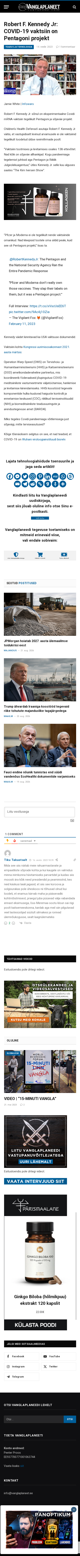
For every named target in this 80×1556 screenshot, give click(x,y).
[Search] (74, 7)
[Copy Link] (40, 484)
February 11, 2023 (22, 324)
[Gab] (47, 484)
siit (22, 1466)
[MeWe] (55, 476)
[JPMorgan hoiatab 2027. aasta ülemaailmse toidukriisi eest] (40, 614)
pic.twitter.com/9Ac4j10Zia (29, 312)
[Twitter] (25, 476)
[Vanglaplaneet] (40, 7)
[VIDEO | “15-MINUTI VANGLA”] (40, 1071)
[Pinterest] (40, 476)
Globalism (13, 1053)
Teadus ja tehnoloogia (18, 47)
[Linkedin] (47, 476)
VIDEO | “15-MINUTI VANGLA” (30, 1098)
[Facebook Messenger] (17, 476)
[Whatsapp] (62, 476)
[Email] (17, 484)
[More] (62, 484)
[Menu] (6, 7)
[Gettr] (55, 484)
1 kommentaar (67, 46)
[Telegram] (25, 484)
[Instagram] (32, 476)
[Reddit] (32, 484)
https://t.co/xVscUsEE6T (48, 306)
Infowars (28, 104)
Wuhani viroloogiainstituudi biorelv (43, 439)
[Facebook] (9, 476)
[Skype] (70, 476)
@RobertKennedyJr (24, 259)
